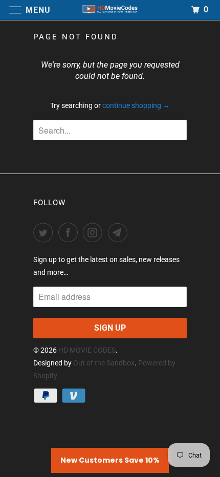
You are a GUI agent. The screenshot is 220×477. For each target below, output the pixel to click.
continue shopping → (136, 105)
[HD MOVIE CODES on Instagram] (94, 232)
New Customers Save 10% (110, 460)
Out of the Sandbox (104, 363)
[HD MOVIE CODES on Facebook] (70, 232)
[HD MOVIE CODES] (110, 10)
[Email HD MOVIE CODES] (119, 232)
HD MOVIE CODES (87, 350)
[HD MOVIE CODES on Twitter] (45, 232)
